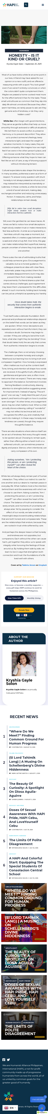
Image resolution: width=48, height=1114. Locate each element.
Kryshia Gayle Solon (19, 848)
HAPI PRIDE (20, 805)
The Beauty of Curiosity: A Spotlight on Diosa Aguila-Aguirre (26, 790)
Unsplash (43, 565)
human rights (14, 835)
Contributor (17, 747)
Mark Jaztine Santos (20, 773)
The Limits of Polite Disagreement (25, 842)
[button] (26, 5)
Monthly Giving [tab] (33, 598)
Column (11, 753)
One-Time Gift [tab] (14, 598)
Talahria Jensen (28, 565)
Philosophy (19, 753)
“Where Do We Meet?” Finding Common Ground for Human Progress (26, 737)
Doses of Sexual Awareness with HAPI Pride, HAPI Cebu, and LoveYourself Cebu (27, 818)
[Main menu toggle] (43, 5)
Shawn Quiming (17, 799)
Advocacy (12, 805)
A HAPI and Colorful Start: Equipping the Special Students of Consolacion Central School (26, 866)
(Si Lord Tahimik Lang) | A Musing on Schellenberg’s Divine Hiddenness (27, 763)
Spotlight (12, 779)
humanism (24, 51)
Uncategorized (14, 727)
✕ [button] (45, 1097)
